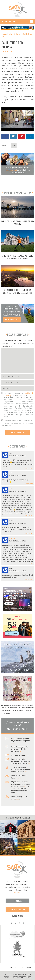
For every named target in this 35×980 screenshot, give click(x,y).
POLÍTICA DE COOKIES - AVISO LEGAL (17, 967)
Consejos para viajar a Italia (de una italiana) (17, 223)
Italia (10, 34)
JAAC (11, 51)
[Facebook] (2, 21)
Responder (29, 468)
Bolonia (29, 34)
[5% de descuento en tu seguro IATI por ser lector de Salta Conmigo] (17, 28)
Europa (4, 34)
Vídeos (3, 37)
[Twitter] (6, 21)
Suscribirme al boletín (17, 910)
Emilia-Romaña (19, 34)
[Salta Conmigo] (17, 869)
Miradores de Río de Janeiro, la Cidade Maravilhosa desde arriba (17, 291)
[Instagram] (10, 21)
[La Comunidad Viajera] (17, 934)
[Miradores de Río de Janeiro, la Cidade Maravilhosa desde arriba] (17, 276)
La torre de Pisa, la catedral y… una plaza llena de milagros (17, 257)
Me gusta (19, 901)
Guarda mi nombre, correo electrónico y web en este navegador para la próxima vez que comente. (17, 423)
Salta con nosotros (12, 320)
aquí (12, 743)
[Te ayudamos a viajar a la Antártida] (17, 657)
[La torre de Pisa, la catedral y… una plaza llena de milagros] (17, 241)
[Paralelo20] (17, 949)
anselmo (12, 538)
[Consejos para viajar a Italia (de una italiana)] (17, 207)
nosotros (17, 893)
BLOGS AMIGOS (17, 916)
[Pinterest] (14, 21)
